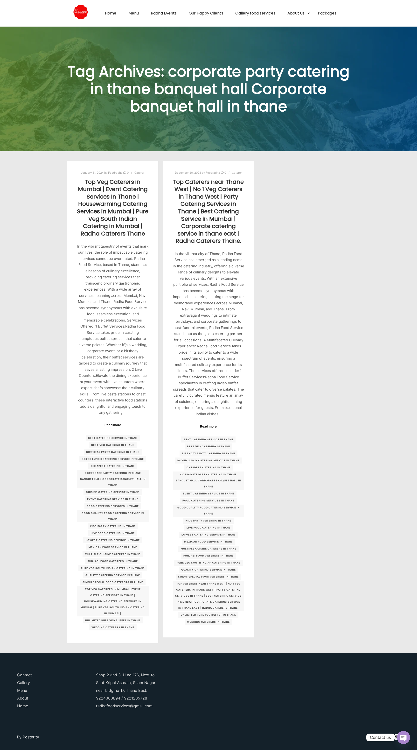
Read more (112, 425)
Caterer (139, 172)
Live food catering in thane (113, 533)
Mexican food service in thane (113, 547)
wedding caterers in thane (112, 627)
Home (22, 705)
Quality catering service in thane (112, 575)
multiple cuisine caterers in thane (112, 554)
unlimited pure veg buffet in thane (112, 620)
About (22, 698)
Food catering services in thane (113, 506)
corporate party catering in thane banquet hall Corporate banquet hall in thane (113, 478)
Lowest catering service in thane (113, 540)
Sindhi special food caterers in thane (113, 582)
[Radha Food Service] (80, 13)
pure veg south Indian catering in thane (113, 568)
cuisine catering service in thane (112, 492)
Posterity (31, 737)
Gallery (23, 682)
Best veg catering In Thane (112, 444)
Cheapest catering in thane (113, 465)
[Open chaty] (403, 737)
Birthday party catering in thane (112, 451)
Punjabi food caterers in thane (113, 561)
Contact (24, 674)
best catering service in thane (113, 437)
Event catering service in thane (112, 499)
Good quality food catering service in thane (113, 516)
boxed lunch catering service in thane (113, 458)
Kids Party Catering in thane (113, 526)
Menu (22, 690)
